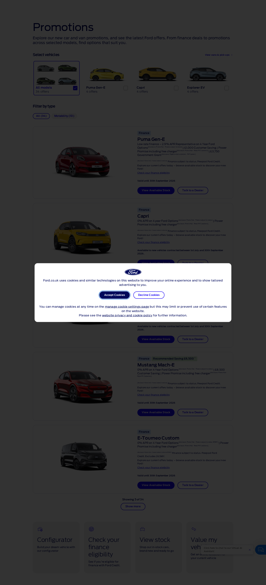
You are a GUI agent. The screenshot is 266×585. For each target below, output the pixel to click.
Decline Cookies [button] (149, 295)
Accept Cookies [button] (114, 295)
